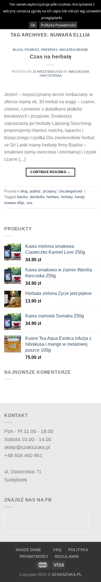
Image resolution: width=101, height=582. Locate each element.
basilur (22, 197)
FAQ (58, 549)
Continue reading (50, 172)
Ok (33, 25)
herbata (53, 197)
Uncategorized (73, 49)
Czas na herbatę (51, 56)
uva (29, 203)
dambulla (37, 197)
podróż (32, 49)
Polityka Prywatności (58, 25)
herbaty (67, 197)
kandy (79, 197)
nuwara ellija (14, 203)
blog (18, 49)
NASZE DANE (28, 549)
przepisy (49, 49)
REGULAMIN (67, 556)
